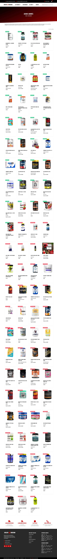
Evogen (19, 424)
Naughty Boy (7, 383)
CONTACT (37, 4)
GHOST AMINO (8, 339)
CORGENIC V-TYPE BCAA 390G (9, 424)
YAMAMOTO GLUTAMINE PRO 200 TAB (47, 466)
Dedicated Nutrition (33, 173)
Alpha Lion (32, 320)
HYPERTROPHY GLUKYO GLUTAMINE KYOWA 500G (47, 107)
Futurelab (19, 510)
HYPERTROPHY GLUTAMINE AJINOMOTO (22, 297)
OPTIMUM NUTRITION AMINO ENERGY (35, 381)
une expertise (47, 523)
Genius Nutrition (20, 214)
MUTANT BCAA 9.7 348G (35, 401)
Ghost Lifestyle (8, 130)
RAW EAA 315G (20, 318)
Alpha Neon (32, 340)
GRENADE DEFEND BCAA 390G (35, 359)
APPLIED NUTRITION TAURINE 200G (47, 86)
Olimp (19, 193)
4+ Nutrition (32, 67)
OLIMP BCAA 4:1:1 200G (22, 191)
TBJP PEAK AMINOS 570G (47, 318)
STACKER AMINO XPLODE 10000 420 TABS (47, 487)
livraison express (22, 523)
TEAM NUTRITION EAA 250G (22, 380)
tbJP (18, 173)
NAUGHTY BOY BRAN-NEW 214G (22, 402)
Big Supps (32, 44)
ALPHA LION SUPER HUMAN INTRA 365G (35, 319)
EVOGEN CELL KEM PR (21, 423)
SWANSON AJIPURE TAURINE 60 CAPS (35, 487)
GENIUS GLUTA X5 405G (22, 213)
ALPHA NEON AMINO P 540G (35, 339)
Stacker (44, 489)
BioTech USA (44, 194)
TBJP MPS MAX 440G (21, 171)
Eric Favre (7, 215)
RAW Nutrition (20, 87)
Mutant (44, 131)
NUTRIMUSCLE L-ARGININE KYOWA (10, 44)
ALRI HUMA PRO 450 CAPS (35, 213)
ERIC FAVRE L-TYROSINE (22, 255)
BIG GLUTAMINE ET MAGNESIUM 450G (46, 44)
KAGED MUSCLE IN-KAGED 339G (47, 402)
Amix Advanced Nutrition (34, 88)
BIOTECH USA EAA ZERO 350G (47, 192)
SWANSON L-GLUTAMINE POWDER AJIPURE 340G (34, 445)
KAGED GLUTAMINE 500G (47, 444)
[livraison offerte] (9, 521)
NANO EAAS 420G (33, 191)
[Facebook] (5, 546)
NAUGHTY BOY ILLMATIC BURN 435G (47, 381)
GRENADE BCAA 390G (9, 359)
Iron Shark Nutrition (45, 362)
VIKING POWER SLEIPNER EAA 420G (22, 151)
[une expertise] (48, 521)
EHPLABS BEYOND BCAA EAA (10, 150)
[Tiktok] (8, 546)
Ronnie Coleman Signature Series (22, 362)
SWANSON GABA (45, 234)
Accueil (26, 15)
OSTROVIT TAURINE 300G (47, 275)
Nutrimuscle (7, 45)
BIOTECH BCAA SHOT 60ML (35, 255)
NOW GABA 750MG (46, 64)
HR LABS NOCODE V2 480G (22, 339)
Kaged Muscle (45, 404)
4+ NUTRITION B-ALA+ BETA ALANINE (35, 65)
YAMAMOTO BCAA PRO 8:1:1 (35, 296)
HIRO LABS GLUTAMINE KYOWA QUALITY (9, 276)
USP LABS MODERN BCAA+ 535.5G (10, 192)
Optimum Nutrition (33, 383)
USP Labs (7, 194)
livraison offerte (9, 523)
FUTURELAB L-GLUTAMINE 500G (22, 508)
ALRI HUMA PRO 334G (46, 171)
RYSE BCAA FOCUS (46, 339)
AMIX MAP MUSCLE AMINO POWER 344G (35, 86)
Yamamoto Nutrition (8, 88)
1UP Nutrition (20, 489)
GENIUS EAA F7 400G (34, 234)
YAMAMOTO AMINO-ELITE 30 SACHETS (10, 487)
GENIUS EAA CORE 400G (9, 444)
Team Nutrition (20, 382)
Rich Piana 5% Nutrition (34, 131)
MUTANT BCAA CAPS (9, 296)
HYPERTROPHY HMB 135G (35, 106)
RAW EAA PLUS (20, 85)
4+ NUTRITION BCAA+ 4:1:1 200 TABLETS (35, 508)
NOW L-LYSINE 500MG (9, 106)
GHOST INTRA (8, 129)
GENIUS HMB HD (8, 318)
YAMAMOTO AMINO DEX (9, 171)
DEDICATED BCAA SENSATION (35, 171)
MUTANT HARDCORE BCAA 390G (47, 130)
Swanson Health (20, 44)
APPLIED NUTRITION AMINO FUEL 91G (10, 65)
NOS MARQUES (25, 4)
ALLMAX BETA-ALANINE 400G (10, 465)
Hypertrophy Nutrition (21, 299)
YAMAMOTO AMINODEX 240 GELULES (35, 466)
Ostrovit (44, 277)
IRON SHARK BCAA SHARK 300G (47, 360)
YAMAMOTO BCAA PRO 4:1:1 (47, 150)
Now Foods (7, 108)
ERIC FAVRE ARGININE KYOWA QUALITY (22, 276)
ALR (43, 173)
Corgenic (7, 425)
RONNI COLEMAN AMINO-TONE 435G (22, 360)
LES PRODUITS (17, 4)
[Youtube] (10, 546)
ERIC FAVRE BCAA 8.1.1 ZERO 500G (10, 213)
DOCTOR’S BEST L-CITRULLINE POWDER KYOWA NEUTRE (22, 108)
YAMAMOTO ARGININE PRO (22, 234)
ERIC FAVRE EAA (33, 150)
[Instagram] (6, 546)
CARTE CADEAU (45, 255)
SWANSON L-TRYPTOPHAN (22, 43)
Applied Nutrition (8, 67)
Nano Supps (32, 193)
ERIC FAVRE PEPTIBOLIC (47, 423)
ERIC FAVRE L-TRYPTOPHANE (10, 255)
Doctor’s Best (20, 110)
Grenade (7, 361)
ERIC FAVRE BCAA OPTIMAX (47, 296)
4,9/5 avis (35, 523)
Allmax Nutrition (8, 467)
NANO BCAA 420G (46, 213)
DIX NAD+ (19, 64)
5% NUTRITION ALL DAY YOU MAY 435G (35, 130)
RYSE (43, 340)
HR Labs (19, 130)
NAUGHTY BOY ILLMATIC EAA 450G (10, 381)
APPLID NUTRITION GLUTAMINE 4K (34, 276)
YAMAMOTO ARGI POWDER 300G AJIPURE (22, 466)
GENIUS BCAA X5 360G (21, 444)
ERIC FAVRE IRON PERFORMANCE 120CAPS (9, 235)
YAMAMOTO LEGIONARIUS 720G (10, 86)
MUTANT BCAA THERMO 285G (9, 402)
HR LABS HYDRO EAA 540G (22, 129)
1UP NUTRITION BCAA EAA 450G (22, 487)
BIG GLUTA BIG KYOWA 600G (35, 43)
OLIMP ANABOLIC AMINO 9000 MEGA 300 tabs (9, 508)
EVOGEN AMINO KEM (34, 423)
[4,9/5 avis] (35, 521)
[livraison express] (22, 521)
